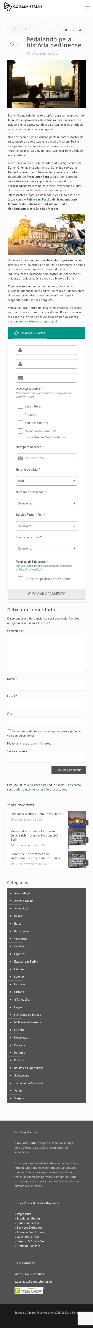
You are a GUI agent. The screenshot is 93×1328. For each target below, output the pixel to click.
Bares (18, 923)
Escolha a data (34, 458)
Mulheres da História (27, 1022)
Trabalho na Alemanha (28, 1083)
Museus (19, 1030)
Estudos (19, 969)
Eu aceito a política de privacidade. (48, 579)
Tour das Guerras (36, 423)
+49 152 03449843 (31, 1274)
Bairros (18, 916)
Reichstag (34, 199)
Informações (22, 999)
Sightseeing (21, 1075)
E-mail (12, 696)
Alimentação (22, 908)
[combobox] (46, 480)
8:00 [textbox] (21, 481)
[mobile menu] (87, 6)
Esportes (20, 954)
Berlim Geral (33, 406)
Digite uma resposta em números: (29, 743)
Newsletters (22, 1037)
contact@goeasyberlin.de (35, 1282)
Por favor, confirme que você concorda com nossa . (44, 567)
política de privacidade (29, 569)
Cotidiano (20, 946)
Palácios (19, 1045)
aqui (54, 321)
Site (9, 713)
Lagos (18, 1007)
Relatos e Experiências (28, 1068)
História (19, 992)
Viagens (19, 1098)
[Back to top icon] (84, 1319)
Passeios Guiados (29, 389)
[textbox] (46, 503)
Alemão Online (24, 901)
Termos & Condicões (30, 1241)
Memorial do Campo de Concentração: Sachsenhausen (46, 434)
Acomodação (22, 893)
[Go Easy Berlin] (38, 6)
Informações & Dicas (30, 1232)
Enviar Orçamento (49, 594)
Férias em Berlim (28, 1223)
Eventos (19, 977)
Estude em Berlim (28, 1218)
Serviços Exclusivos (29, 1227)
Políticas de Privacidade (33, 562)
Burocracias (21, 931)
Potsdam (31, 414)
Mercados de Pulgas (27, 1015)
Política (18, 1060)
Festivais (19, 984)
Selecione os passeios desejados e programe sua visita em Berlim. (44, 395)
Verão (18, 1091)
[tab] (30, 333)
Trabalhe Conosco (28, 1246)
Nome (12, 679)
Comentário (15, 631)
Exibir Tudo (75, 30)
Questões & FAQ (28, 1237)
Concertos (20, 939)
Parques (19, 1053)
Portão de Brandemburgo (59, 199)
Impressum (24, 1214)
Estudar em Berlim (26, 961)
